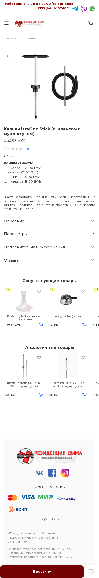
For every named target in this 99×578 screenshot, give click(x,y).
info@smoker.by (49, 519)
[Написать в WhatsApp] (92, 8)
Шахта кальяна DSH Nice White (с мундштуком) (67, 384)
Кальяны (28, 38)
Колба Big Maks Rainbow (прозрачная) (23, 318)
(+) (24, 168)
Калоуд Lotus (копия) (68, 316)
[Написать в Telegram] (75, 8)
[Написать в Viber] (84, 8)
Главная (10, 38)
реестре (30, 557)
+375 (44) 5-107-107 (53, 8)
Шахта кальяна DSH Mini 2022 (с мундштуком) (24, 384)
